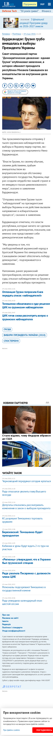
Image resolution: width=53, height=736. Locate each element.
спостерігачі (11, 340)
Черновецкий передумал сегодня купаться (26, 481)
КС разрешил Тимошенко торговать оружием (22, 520)
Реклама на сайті (10, 618)
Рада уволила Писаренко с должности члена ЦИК (26, 575)
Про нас (6, 614)
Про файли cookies (11, 730)
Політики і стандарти (12, 627)
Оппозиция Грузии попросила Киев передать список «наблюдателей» (22, 293)
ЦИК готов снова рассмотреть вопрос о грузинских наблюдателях (25, 317)
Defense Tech (9, 11)
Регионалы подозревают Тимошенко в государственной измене (24, 588)
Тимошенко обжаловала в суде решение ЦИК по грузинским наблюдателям (26, 305)
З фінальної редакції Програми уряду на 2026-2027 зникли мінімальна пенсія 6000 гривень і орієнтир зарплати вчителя (33, 28)
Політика (16, 33)
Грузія (7, 329)
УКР (42, 4)
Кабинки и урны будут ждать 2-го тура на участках (25, 547)
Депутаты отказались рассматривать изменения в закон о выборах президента (26, 506)
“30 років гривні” (29, 11)
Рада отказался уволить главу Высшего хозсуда (24, 493)
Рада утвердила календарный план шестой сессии (22, 602)
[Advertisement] (26, 370)
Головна (6, 33)
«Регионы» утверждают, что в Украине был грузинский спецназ (26, 561)
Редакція (6, 624)
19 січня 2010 (29, 34)
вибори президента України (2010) (25, 335)
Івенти (5, 621)
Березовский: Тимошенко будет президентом (22, 533)
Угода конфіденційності (13, 630)
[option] (26, 23)
